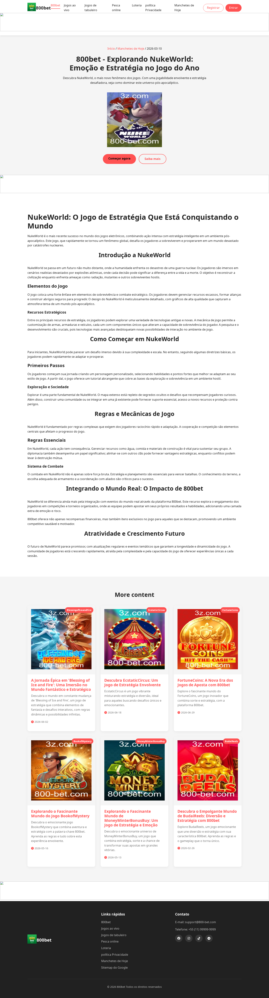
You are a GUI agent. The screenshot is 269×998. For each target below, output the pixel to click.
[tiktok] (199, 938)
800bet (55, 5)
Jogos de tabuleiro (91, 7)
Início (111, 49)
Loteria (137, 5)
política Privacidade (153, 7)
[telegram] (209, 938)
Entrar (233, 8)
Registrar (213, 8)
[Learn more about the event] (134, 30)
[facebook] (178, 938)
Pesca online (116, 7)
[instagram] (189, 938)
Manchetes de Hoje (184, 7)
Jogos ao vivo (70, 7)
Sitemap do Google (114, 968)
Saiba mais (152, 159)
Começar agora (119, 158)
